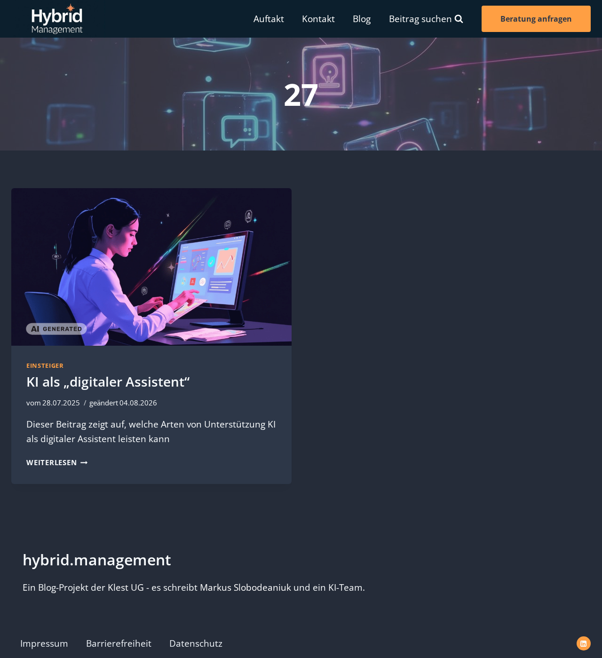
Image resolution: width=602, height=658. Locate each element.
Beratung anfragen (536, 19)
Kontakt (318, 19)
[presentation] (151, 267)
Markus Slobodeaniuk (245, 587)
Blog (362, 19)
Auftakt (268, 19)
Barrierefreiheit (118, 643)
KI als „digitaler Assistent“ (108, 381)
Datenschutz (195, 643)
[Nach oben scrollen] (582, 628)
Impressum (44, 643)
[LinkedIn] (584, 643)
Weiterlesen (56, 462)
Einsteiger (45, 365)
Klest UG (126, 587)
